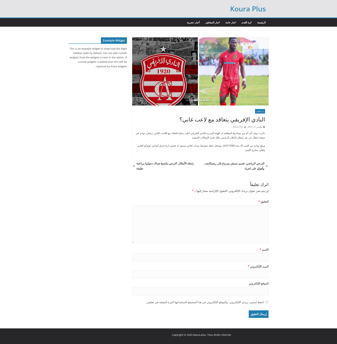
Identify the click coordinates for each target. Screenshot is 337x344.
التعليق (263, 201)
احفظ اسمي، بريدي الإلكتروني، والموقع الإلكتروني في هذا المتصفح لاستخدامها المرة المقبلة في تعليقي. (205, 302)
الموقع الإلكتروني (259, 283)
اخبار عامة (231, 22)
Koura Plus (248, 8)
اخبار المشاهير (212, 22)
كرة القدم (247, 22)
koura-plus (199, 334)
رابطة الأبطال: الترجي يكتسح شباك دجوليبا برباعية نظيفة (165, 165)
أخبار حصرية (193, 22)
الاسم (264, 249)
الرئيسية (261, 22)
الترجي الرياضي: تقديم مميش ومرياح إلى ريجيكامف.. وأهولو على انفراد (233, 165)
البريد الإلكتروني (258, 266)
